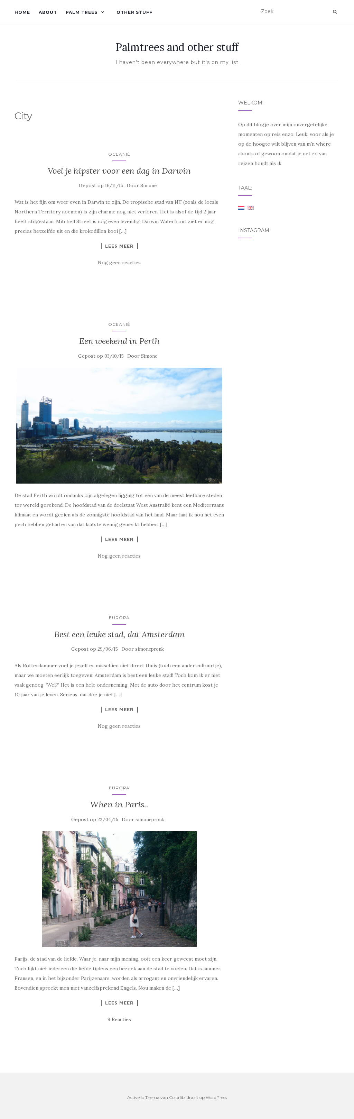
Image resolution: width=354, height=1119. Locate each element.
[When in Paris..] (119, 889)
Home (22, 12)
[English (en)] (251, 207)
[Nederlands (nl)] (241, 207)
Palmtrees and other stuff (177, 47)
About (48, 12)
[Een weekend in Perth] (119, 426)
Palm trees (81, 12)
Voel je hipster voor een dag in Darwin (119, 170)
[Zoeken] (334, 12)
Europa (119, 617)
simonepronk (149, 649)
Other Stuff (134, 12)
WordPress (216, 1097)
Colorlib (177, 1097)
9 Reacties (119, 1019)
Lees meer (119, 246)
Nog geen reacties (119, 262)
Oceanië (119, 154)
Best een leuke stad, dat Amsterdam (119, 634)
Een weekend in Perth (119, 341)
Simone (148, 186)
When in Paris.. (119, 804)
